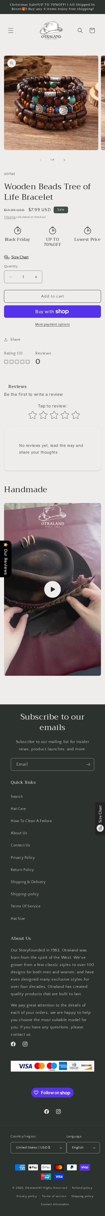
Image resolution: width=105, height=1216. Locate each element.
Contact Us (20, 845)
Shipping (10, 217)
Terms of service (54, 1196)
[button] (11, 30)
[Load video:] (52, 589)
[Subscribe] (88, 764)
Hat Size (18, 919)
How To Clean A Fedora (31, 821)
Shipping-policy (25, 894)
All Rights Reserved (52, 1188)
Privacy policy (26, 1196)
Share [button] (15, 339)
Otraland (31, 1188)
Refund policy (82, 1188)
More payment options (52, 324)
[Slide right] (64, 160)
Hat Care (18, 809)
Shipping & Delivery (28, 882)
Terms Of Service (26, 906)
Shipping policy (82, 1196)
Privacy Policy (23, 858)
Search (17, 797)
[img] (17, 362)
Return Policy (22, 870)
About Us (19, 833)
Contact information (55, 1204)
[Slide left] (41, 160)
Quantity (11, 266)
